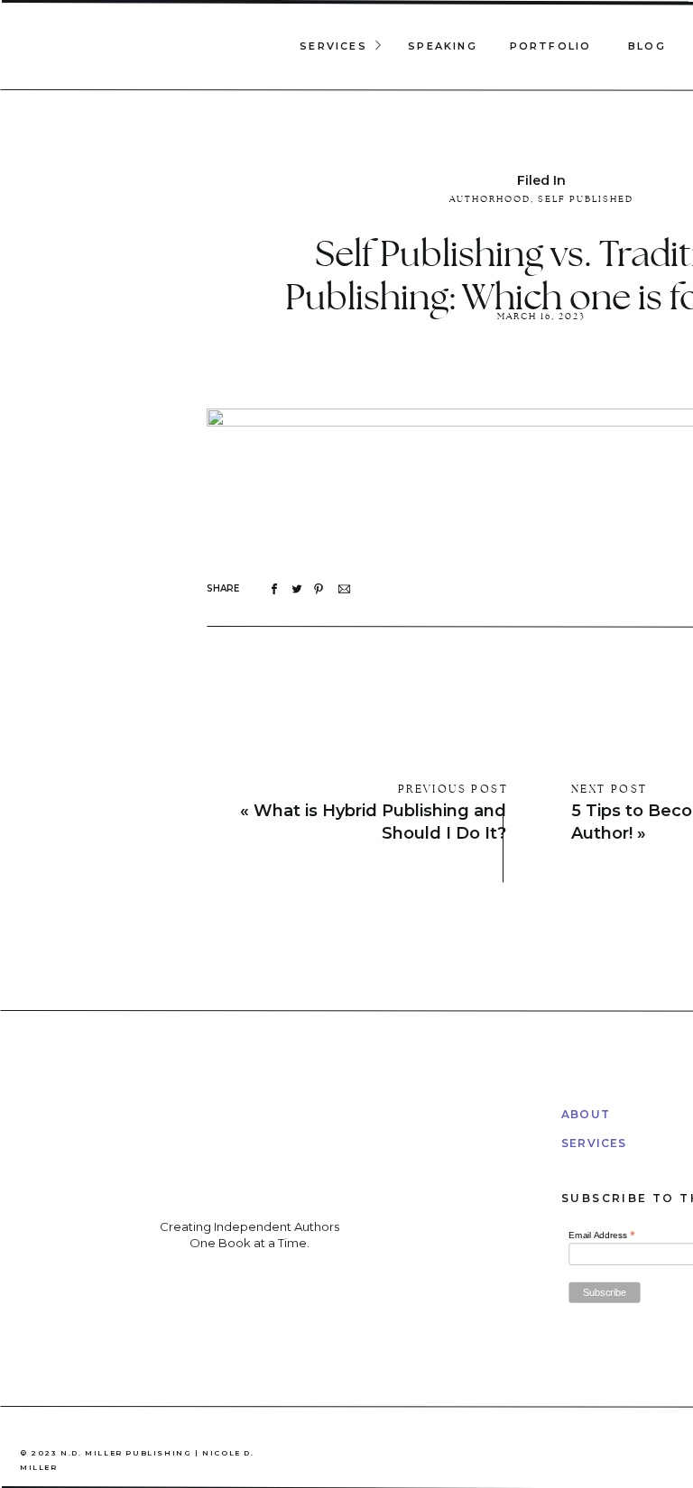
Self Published (585, 199)
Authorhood (490, 199)
